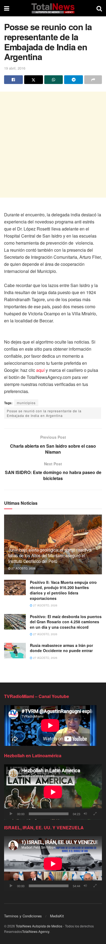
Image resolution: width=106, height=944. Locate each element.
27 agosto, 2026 (23, 568)
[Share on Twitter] (33, 79)
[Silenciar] (85, 814)
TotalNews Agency (35, 931)
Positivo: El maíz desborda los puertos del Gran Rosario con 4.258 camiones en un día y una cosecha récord (66, 622)
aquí (40, 370)
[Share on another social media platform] (93, 79)
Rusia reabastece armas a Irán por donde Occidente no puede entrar (61, 648)
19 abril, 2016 (14, 68)
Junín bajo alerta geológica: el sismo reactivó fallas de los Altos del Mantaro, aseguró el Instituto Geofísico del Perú (49, 555)
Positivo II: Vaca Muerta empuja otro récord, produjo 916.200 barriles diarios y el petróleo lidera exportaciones (63, 590)
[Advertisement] (53, 145)
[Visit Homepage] (52, 8)
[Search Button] (99, 8)
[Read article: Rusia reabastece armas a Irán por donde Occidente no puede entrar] (15, 650)
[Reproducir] (11, 814)
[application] (53, 792)
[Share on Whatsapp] (53, 79)
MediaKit (57, 915)
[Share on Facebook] (13, 79)
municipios (26, 402)
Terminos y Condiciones (23, 915)
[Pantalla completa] (95, 814)
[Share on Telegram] (73, 79)
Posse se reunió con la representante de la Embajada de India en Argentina (44, 413)
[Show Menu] (6, 8)
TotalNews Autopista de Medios (39, 926)
